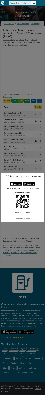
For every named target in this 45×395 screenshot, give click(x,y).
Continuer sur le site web (22, 219)
